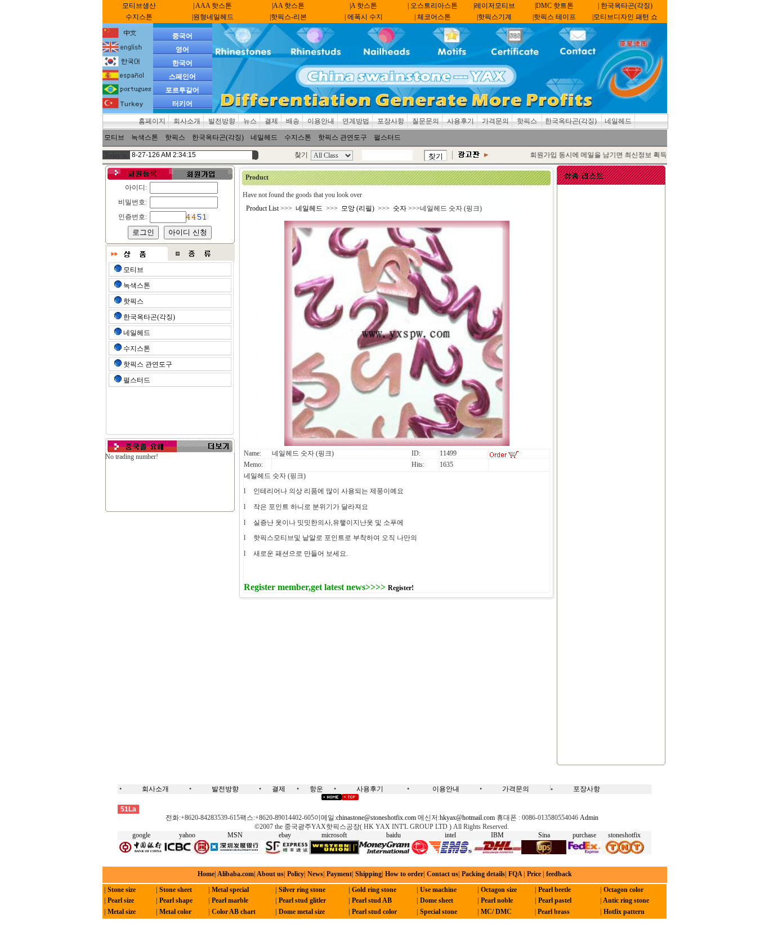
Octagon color (623, 890)
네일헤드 (618, 121)
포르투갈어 (182, 90)
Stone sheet (175, 890)
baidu (393, 835)
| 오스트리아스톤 (433, 6)
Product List (262, 208)
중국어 (182, 36)
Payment (339, 874)
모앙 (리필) (357, 208)
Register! (401, 588)
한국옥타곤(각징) (571, 121)
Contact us (442, 874)
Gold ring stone (374, 890)
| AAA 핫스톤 (212, 6)
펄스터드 (387, 137)
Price (533, 874)
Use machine (438, 890)
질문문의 (425, 121)
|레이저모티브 (494, 6)
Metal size (122, 912)
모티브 (114, 137)
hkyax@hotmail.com (467, 818)
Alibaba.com (235, 874)
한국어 (182, 63)
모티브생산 (139, 6)
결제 (271, 121)
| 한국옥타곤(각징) (625, 6)
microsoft (334, 835)
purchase (584, 835)
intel (450, 835)
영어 (182, 49)
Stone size (122, 890)
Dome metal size (302, 912)
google (141, 835)
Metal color (175, 912)
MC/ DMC (496, 912)
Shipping (368, 874)
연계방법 (355, 121)
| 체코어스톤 (432, 17)
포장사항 (390, 121)
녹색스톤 (144, 137)
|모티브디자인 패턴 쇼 (625, 17)
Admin (589, 818)
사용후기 (460, 121)
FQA (515, 874)
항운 (316, 789)
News (315, 874)
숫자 (399, 208)
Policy (295, 874)
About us (270, 874)
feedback (558, 874)
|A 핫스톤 (363, 6)
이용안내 (320, 121)
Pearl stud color (374, 912)
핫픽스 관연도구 (342, 137)
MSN (235, 835)
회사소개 (186, 121)
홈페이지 (152, 121)
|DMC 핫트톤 (554, 6)
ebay (285, 835)
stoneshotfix (624, 835)
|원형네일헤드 (213, 17)
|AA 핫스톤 (288, 6)
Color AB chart (234, 912)
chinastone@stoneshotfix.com (376, 818)
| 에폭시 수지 (364, 17)
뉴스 (250, 121)
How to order (404, 874)
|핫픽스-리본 (288, 17)
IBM (497, 835)
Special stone (438, 912)
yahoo (187, 835)
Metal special (230, 890)
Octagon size (499, 890)
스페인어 (182, 77)
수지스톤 (139, 17)
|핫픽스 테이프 (554, 17)
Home (206, 874)
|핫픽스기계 (494, 17)
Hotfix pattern (624, 912)
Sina (544, 835)
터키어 (182, 104)
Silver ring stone (302, 890)
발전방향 (221, 121)
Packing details (483, 874)
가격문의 (495, 121)
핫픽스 (528, 121)
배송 (292, 121)
